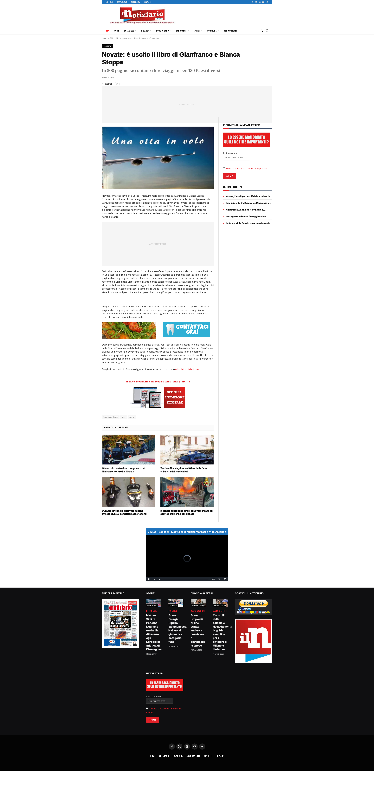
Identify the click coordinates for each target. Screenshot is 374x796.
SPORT (197, 30)
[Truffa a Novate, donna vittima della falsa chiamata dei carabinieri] (187, 449)
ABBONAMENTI (122, 2)
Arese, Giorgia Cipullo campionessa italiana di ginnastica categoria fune (175, 629)
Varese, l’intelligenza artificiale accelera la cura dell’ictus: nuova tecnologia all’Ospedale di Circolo (248, 196)
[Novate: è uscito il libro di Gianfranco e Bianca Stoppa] (158, 158)
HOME (116, 30)
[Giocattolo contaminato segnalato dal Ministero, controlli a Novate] (128, 449)
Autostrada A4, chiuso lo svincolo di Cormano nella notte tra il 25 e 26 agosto (247, 209)
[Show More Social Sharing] (117, 84)
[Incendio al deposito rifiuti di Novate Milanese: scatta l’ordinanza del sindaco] (187, 492)
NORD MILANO (162, 30)
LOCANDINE (178, 755)
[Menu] (107, 30)
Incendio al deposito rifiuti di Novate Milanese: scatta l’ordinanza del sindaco (186, 512)
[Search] (261, 30)
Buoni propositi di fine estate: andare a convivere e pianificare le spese (198, 630)
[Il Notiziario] (142, 15)
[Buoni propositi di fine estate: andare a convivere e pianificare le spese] (198, 603)
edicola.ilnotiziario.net (187, 369)
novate (131, 416)
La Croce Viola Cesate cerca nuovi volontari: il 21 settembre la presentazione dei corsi (249, 223)
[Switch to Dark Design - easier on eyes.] (267, 30)
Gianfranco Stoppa (110, 416)
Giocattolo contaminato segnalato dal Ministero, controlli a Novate (123, 470)
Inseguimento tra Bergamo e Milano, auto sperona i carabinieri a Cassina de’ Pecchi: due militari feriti (248, 203)
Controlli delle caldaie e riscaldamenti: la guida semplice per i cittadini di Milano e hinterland (220, 632)
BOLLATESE (129, 30)
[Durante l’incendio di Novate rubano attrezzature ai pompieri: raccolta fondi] (128, 492)
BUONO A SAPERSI (198, 605)
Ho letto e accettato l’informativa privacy (246, 168)
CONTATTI (147, 2)
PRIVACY (220, 755)
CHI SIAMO (109, 2)
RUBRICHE (212, 30)
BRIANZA (145, 30)
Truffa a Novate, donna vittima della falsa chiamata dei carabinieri (183, 470)
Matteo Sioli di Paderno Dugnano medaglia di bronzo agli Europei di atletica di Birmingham (153, 632)
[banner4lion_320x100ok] (129, 330)
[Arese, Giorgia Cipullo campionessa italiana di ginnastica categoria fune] (175, 603)
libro (123, 416)
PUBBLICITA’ (135, 2)
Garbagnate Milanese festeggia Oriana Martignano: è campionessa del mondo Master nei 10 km (246, 216)
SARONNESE (181, 30)
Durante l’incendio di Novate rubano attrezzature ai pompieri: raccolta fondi (124, 512)
